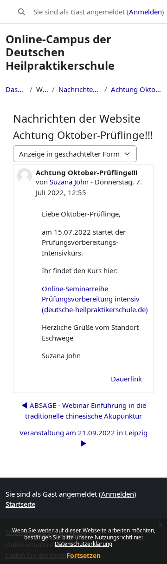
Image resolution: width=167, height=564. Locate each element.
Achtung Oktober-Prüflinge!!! (136, 89)
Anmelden (145, 11)
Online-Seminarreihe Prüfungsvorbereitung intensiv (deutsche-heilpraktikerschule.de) (95, 299)
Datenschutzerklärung (83, 544)
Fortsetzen (83, 555)
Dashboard (16, 89)
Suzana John (69, 181)
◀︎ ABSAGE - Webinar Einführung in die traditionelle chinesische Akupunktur (83, 410)
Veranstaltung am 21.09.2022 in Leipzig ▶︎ (83, 438)
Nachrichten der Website (79, 89)
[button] (21, 12)
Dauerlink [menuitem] (126, 378)
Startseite (20, 504)
